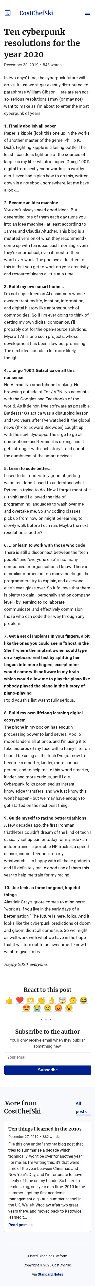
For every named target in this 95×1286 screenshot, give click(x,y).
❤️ (20, 1000)
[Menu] (88, 13)
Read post (17, 1224)
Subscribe (48, 1070)
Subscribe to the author (47, 1031)
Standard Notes (50, 1274)
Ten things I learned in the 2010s (45, 1129)
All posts (81, 1107)
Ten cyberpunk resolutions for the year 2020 (42, 43)
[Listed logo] (7, 13)
